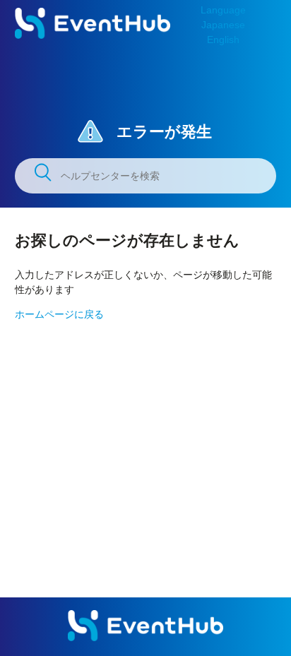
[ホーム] (92, 35)
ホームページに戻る (59, 314)
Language (223, 10)
